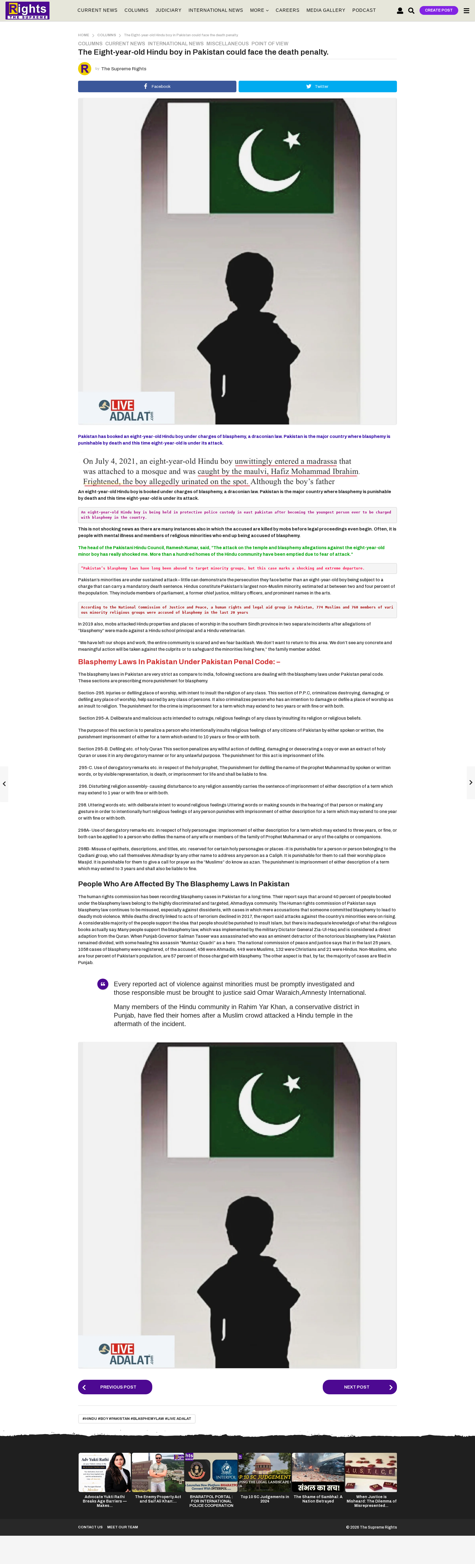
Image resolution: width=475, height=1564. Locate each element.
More (257, 10)
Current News (98, 10)
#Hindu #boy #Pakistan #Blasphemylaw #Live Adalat (136, 1419)
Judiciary (169, 10)
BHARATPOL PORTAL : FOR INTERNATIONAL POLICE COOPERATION (211, 1501)
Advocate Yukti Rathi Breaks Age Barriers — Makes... (105, 1501)
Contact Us (90, 1527)
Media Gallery (326, 10)
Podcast (364, 10)
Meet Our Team (122, 1527)
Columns (137, 10)
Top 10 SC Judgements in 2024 (265, 1499)
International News (216, 10)
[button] (400, 10)
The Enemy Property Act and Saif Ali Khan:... (158, 1499)
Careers (288, 10)
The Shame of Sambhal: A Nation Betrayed (318, 1499)
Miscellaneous (227, 43)
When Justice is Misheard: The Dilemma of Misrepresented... (371, 1501)
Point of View (270, 43)
